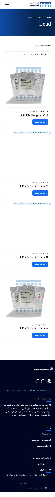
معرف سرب (42, 111)
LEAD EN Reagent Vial (32, 115)
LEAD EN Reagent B (34, 257)
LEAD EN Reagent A (34, 328)
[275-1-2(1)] (48, 381)
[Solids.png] (27, 84)
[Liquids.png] (27, 155)
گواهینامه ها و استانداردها (41, 440)
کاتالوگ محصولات (44, 446)
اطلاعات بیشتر (40, 122)
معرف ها (32, 111)
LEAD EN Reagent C (34, 186)
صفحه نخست (45, 17)
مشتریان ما (46, 434)
